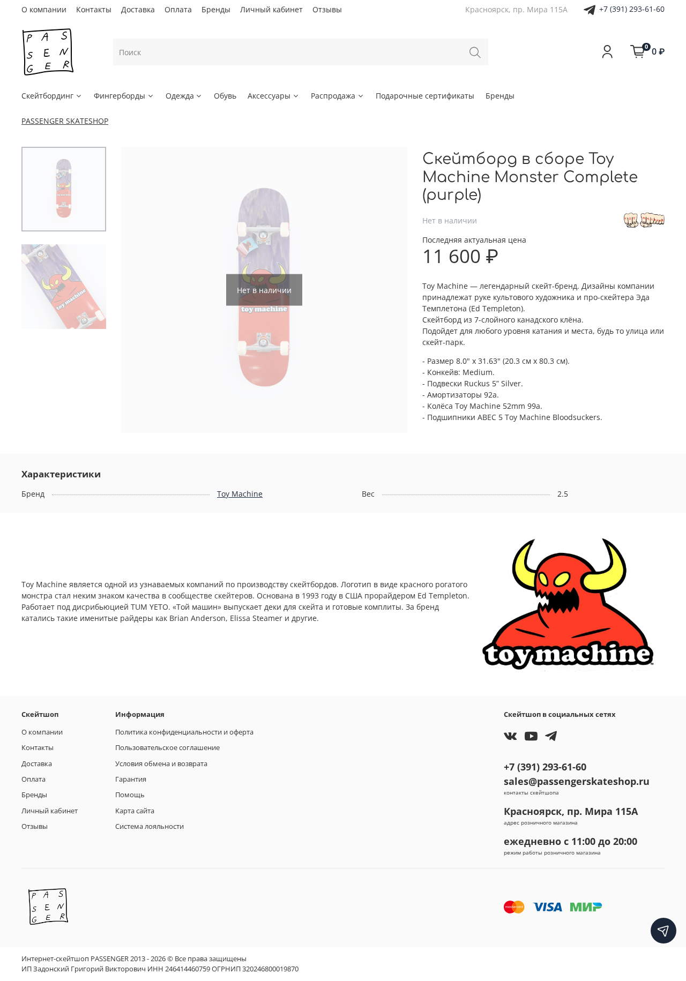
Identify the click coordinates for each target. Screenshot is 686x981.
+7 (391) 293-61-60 (632, 9)
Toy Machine (240, 494)
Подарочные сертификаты (425, 96)
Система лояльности (149, 826)
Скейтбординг (47, 96)
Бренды (216, 9)
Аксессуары (269, 96)
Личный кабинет (271, 9)
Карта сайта (134, 810)
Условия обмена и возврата (161, 763)
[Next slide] (388, 290)
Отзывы (327, 9)
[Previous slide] (140, 290)
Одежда (180, 96)
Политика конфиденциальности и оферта (184, 732)
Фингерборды (119, 96)
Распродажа (333, 96)
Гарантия (130, 779)
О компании (43, 9)
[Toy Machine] (644, 219)
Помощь (130, 794)
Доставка (138, 9)
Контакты (93, 9)
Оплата (178, 9)
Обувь (225, 96)
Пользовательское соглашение (167, 747)
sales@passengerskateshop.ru (577, 781)
